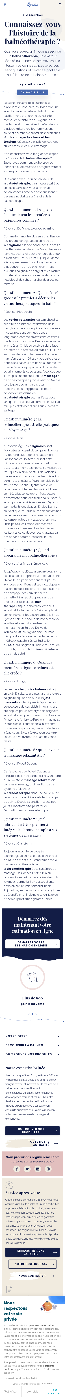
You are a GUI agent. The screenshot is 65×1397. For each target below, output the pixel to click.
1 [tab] (28, 1014)
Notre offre (16, 1036)
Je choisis (32, 1391)
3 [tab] (36, 1014)
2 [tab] (32, 1014)
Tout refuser (10, 1391)
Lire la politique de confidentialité (20, 1378)
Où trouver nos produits (28, 1054)
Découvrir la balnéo (24, 1045)
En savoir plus (32, 92)
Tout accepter (54, 1392)
